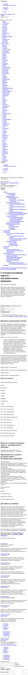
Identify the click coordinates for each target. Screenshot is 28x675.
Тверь (3, 134)
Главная (3, 267)
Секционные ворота (12, 216)
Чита (3, 154)
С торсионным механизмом (17, 221)
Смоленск (5, 125)
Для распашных (14, 244)
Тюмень (4, 143)
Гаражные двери (11, 196)
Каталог (7, 267)
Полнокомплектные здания (16, 262)
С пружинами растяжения (16, 217)
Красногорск (5, 68)
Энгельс (4, 157)
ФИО (16, 663)
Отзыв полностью (5, 553)
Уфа (3, 147)
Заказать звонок (5, 182)
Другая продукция (8, 253)
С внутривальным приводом (17, 214)
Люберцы (4, 77)
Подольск (4, 107)
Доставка (6, 4)
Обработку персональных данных (18, 316)
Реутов (4, 111)
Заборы (5, 248)
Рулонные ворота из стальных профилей (17, 213)
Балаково (4, 27)
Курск (4, 74)
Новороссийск (6, 92)
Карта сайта (7, 635)
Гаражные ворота (11, 193)
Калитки (12, 225)
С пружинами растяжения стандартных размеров (16, 219)
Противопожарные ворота (13, 202)
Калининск (5, 60)
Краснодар (5, 70)
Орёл (3, 98)
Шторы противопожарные (16, 212)
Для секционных (14, 245)
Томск (4, 140)
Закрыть (3, 162)
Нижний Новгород (7, 91)
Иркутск (4, 57)
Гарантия (6, 7)
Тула (3, 141)
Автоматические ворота (15, 267)
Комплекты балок (14, 226)
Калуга (4, 61)
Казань (4, 58)
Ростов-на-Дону (6, 113)
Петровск (4, 104)
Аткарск (4, 26)
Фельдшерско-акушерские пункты (18, 264)
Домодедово (5, 51)
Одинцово (5, 95)
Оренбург (4, 100)
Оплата (5, 9)
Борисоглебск (5, 33)
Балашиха (4, 28)
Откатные (12, 228)
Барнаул (4, 31)
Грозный (4, 48)
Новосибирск (5, 94)
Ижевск (4, 55)
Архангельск (5, 23)
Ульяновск (5, 146)
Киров (4, 66)
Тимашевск (5, 135)
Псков (4, 108)
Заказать (8, 669)
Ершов (4, 54)
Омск (3, 97)
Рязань (4, 116)
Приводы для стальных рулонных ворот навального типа (18, 239)
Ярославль (5, 160)
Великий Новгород (7, 36)
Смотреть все (4, 543)
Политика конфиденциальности (9, 644)
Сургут (4, 129)
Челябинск (5, 153)
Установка (6, 634)
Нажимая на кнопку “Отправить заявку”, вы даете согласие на (14, 315)
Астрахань (5, 24)
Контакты (6, 265)
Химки (4, 150)
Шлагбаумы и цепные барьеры (14, 257)
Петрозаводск (5, 106)
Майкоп (4, 80)
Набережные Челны (7, 88)
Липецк (4, 76)
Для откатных (13, 242)
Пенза (4, 101)
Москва (4, 83)
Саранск (4, 120)
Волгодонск (5, 43)
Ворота (5, 192)
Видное (4, 37)
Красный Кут (5, 73)
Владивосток (5, 39)
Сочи (3, 126)
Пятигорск (5, 110)
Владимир (5, 40)
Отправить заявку (5, 311)
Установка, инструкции (10, 5)
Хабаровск (5, 149)
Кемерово (4, 64)
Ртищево (4, 114)
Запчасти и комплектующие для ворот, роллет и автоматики (16, 255)
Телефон (17, 664)
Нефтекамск (5, 89)
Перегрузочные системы (13, 260)
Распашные (12, 194)
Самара (4, 117)
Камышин (5, 63)
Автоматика (7, 232)
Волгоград (5, 42)
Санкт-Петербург (6, 119)
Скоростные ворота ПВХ (13, 222)
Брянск (4, 34)
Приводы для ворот (12, 241)
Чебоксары (5, 151)
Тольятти (4, 138)
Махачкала (5, 82)
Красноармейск (6, 67)
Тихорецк (4, 137)
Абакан (4, 21)
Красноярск (5, 71)
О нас (5, 11)
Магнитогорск (6, 79)
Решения (9, 261)
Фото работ (6, 631)
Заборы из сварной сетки (13, 249)
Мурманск (5, 85)
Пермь (4, 103)
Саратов (4, 122)
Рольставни (6, 246)
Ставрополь (5, 128)
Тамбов (4, 132)
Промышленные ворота (13, 197)
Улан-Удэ (4, 144)
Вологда (4, 45)
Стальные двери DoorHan (13, 258)
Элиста (4, 156)
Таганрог (4, 131)
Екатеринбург (6, 52)
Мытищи (4, 86)
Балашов (4, 30)
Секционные (13, 198)
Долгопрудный (6, 49)
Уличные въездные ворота (13, 224)
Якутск (4, 159)
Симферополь (6, 123)
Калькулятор (7, 230)
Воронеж (4, 46)
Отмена (3, 669)
